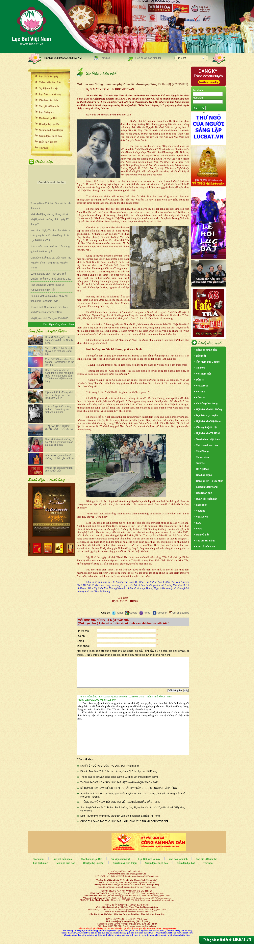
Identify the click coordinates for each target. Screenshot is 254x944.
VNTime (200, 391)
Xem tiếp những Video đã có (58, 324)
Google (133, 612)
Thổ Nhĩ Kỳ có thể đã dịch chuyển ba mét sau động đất (59, 351)
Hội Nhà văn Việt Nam (208, 421)
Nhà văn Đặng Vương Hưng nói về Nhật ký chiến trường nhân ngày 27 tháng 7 (50, 219)
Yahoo (146, 612)
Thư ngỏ (43, 148)
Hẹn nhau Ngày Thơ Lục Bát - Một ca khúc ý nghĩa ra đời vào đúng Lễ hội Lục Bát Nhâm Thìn (50, 235)
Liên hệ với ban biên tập (148, 58)
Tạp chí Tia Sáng (205, 540)
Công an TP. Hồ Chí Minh (209, 481)
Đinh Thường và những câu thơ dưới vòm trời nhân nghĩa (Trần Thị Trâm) (120, 815)
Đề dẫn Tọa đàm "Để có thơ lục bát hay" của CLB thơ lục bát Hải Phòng (118, 771)
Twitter (119, 612)
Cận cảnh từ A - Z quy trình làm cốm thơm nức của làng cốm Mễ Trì (59, 395)
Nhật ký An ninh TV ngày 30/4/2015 (49, 318)
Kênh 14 (200, 397)
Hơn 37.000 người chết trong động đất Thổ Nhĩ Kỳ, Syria (59, 340)
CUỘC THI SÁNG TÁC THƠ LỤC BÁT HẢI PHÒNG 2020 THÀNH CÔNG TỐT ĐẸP (124, 821)
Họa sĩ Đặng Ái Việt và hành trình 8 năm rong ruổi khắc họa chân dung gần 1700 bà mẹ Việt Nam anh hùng (59, 376)
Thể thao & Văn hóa (207, 445)
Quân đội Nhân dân (206, 499)
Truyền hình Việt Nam (208, 439)
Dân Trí (200, 379)
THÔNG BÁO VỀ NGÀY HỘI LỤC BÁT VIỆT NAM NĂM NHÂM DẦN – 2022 (120, 802)
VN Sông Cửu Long (206, 403)
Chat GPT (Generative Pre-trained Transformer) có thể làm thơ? (59, 362)
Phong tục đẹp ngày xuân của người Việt (59, 469)
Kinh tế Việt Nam (205, 546)
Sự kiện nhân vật (48, 88)
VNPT (199, 528)
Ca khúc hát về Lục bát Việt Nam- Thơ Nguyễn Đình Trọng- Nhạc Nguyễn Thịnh (51, 262)
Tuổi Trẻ (200, 463)
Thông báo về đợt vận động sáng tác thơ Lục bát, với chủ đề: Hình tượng (119, 777)
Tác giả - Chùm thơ (50, 106)
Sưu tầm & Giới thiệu (51, 130)
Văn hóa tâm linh (48, 100)
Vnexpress (202, 385)
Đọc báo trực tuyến (207, 415)
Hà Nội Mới (202, 469)
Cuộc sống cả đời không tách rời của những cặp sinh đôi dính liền (58, 409)
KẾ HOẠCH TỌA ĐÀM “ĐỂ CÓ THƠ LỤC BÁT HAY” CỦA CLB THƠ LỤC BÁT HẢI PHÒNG (128, 788)
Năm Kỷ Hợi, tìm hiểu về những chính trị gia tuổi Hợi (59, 457)
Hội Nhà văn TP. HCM (208, 433)
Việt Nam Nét (203, 373)
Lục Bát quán (46, 112)
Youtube (200, 510)
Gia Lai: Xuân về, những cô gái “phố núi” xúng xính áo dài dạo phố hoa (59, 442)
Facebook (161, 612)
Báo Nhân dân (204, 493)
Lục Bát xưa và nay (50, 94)
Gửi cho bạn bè (180, 612)
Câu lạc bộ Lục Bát (49, 124)
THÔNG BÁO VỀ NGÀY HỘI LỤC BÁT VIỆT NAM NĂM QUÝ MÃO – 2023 (119, 782)
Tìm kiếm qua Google (208, 361)
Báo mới (201, 355)
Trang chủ (105, 58)
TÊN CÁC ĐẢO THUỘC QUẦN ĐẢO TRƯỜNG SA (59, 427)
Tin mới (200, 367)
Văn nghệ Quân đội (206, 427)
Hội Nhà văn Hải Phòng (209, 409)
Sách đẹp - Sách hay (50, 136)
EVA (198, 522)
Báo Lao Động (204, 475)
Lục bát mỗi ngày (48, 76)
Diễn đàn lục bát (48, 142)
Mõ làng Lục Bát (48, 118)
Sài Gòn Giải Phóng (206, 487)
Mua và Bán (202, 534)
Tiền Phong (202, 451)
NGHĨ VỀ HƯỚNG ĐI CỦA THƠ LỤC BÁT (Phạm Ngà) (109, 765)
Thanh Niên (202, 457)
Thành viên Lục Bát (50, 82)
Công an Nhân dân (206, 350)
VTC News (202, 516)
